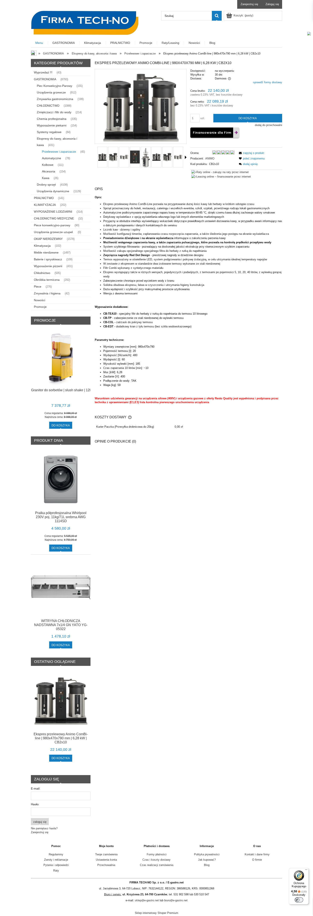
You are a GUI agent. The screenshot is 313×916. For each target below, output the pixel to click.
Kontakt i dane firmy (257, 854)
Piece (37, 286)
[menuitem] (39, 43)
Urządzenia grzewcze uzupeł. (53, 232)
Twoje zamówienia (106, 854)
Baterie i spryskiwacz (48, 259)
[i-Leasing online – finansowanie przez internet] (221, 176)
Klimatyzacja (42, 245)
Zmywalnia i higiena (47, 293)
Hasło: (35, 804)
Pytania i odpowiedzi (56, 865)
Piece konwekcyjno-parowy (52, 225)
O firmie (257, 859)
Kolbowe (47, 164)
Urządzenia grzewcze (51, 92)
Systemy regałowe (49, 132)
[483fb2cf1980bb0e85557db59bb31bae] (146, 157)
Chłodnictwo (42, 273)
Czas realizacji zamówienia (156, 865)
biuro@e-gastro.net (176, 900)
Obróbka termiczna (47, 279)
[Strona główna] (85, 22)
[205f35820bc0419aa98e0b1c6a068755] (124, 157)
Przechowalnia (106, 865)
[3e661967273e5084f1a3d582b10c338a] (102, 157)
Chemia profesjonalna (51, 118)
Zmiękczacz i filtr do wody (54, 112)
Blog (207, 865)
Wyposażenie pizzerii (48, 266)
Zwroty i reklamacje (56, 859)
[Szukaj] (217, 16)
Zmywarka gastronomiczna (55, 99)
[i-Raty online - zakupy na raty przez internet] (220, 171)
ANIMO (209, 158)
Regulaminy (56, 854)
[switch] (299, 899)
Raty (56, 870)
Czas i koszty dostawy (156, 859)
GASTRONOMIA (45, 79)
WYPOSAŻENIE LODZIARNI (53, 211)
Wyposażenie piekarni (51, 125)
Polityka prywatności (207, 854)
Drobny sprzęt (46, 184)
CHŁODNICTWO (48, 105)
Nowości (39, 300)
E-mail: (35, 788)
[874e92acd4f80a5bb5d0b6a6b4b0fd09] (135, 157)
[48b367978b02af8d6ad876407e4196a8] (113, 157)
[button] (250, 153)
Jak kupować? (207, 859)
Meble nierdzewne (46, 252)
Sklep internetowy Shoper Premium (156, 913)
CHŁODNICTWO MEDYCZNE (54, 218)
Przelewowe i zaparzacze (59, 151)
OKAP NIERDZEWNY (48, 239)
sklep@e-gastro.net (147, 900)
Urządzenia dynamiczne (53, 191)
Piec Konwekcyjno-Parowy (54, 85)
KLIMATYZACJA (45, 204)
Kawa (45, 178)
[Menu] (306, 870)
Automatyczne (51, 158)
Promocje (40, 306)
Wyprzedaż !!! (43, 72)
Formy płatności (157, 854)
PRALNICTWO (44, 198)
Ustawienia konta (106, 859)
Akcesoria (48, 171)
